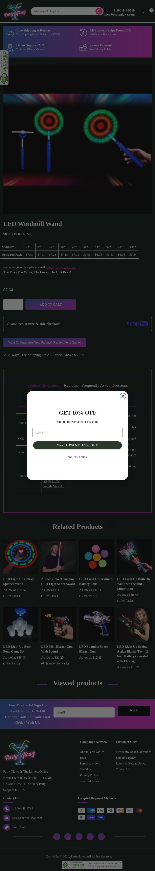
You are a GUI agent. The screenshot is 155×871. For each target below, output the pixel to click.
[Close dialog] (123, 396)
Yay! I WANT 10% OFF (77, 445)
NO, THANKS (77, 457)
